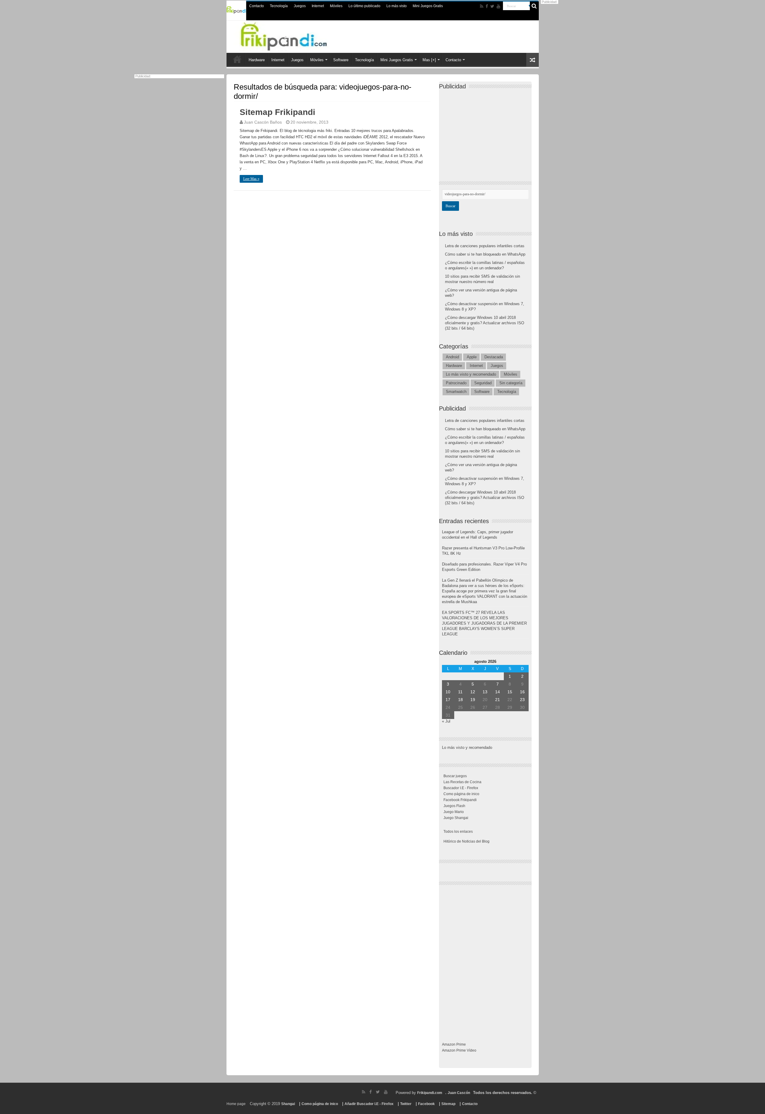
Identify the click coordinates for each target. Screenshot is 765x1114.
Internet (318, 6)
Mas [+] (429, 60)
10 (448, 691)
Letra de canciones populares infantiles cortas (484, 246)
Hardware (257, 60)
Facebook (426, 1104)
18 (460, 699)
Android (452, 357)
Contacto (256, 6)
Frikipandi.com (429, 1093)
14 (497, 691)
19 (472, 699)
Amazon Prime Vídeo (459, 1050)
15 (509, 691)
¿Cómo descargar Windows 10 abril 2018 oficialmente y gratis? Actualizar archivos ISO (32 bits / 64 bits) (484, 323)
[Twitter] (492, 6)
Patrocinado (456, 383)
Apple (472, 357)
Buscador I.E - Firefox (460, 788)
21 (497, 699)
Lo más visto (396, 6)
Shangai (288, 1104)
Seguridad (483, 383)
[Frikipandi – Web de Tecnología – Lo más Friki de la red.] (296, 35)
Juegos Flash (454, 806)
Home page (236, 1104)
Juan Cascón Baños (263, 122)
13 (485, 691)
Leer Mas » (251, 179)
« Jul (446, 721)
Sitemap (448, 1104)
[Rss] (481, 6)
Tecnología (279, 6)
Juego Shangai (455, 818)
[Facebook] (487, 6)
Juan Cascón (459, 1093)
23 (522, 699)
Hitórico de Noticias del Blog (466, 841)
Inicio (237, 59)
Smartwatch (456, 391)
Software (340, 60)
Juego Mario (453, 812)
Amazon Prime (454, 1044)
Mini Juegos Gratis (428, 6)
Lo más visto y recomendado (471, 374)
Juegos (300, 6)
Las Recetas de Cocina (462, 782)
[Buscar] (534, 5)
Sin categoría (510, 383)
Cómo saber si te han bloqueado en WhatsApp (485, 254)
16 (522, 691)
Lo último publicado (364, 6)
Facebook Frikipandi (460, 800)
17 (448, 699)
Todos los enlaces (458, 831)
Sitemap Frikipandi (277, 112)
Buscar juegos (455, 776)
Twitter (405, 1104)
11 (460, 691)
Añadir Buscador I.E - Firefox (369, 1104)
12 (472, 691)
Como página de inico (461, 794)
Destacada (493, 357)
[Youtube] (498, 6)
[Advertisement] (487, 130)
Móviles (336, 6)
